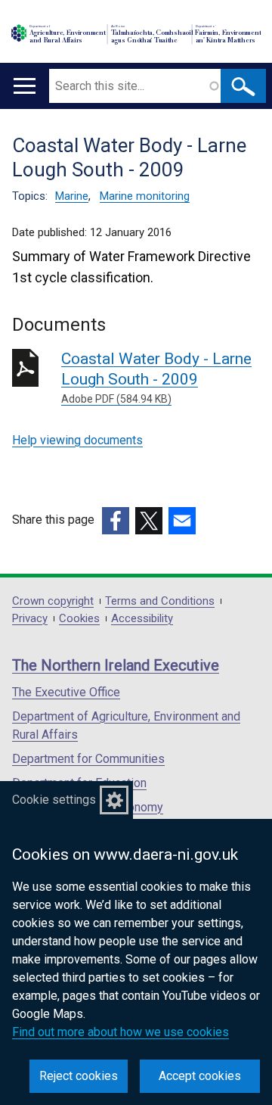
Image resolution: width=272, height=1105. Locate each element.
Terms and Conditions (160, 601)
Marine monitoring (145, 196)
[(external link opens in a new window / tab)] (115, 520)
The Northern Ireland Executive (115, 665)
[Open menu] (24, 86)
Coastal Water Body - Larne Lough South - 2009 (156, 377)
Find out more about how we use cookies (120, 1032)
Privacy (30, 618)
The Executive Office (66, 692)
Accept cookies (200, 1076)
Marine (71, 196)
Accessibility (142, 618)
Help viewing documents (77, 440)
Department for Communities (88, 759)
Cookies (79, 618)
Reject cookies (78, 1076)
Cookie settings (54, 799)
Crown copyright (53, 601)
